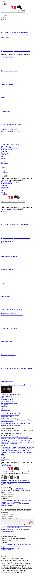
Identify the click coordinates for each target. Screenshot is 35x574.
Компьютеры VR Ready (8, 418)
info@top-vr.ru (5, 459)
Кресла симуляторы (7, 243)
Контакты (4, 154)
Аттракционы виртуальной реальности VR (14, 437)
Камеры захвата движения (9, 313)
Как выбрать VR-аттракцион (10, 148)
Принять (22, 572)
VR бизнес (4, 447)
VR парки (8, 440)
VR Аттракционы (6, 396)
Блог (2, 156)
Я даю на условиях (16, 501)
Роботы (3, 408)
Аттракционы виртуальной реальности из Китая (16, 420)
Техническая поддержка (24, 449)
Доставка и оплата (7, 149)
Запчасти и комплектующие (10, 415)
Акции (3, 158)
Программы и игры (7, 416)
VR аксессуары (5, 410)
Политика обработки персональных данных (16, 451)
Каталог (3, 17)
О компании (5, 153)
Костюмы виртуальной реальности (12, 315)
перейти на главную (15, 433)
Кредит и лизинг (11, 449)
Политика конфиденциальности (11, 480)
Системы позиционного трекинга (11, 413)
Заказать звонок (17, 180)
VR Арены (4, 405)
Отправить (4, 498)
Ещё (2, 411)
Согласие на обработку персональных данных (15, 481)
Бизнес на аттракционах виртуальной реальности (16, 423)
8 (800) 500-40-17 (6, 180)
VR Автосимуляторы (7, 398)
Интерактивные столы (8, 421)
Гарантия (4, 151)
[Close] (2, 485)
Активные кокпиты (7, 241)
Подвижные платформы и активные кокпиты (15, 438)
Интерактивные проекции (9, 403)
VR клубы (4, 406)
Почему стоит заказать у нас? (16, 450)
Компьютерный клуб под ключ (10, 425)
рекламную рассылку (7, 505)
